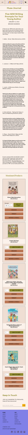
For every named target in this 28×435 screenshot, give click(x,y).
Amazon (14, 210)
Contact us (5, 421)
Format (7, 203)
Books (4, 416)
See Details (14, 198)
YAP (21, 3)
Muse (4, 412)
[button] (2, 2)
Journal (5, 420)
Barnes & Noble (14, 217)
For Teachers (18, 423)
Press (4, 418)
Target (14, 213)
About (4, 414)
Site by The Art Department (9, 428)
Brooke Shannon (16, 161)
